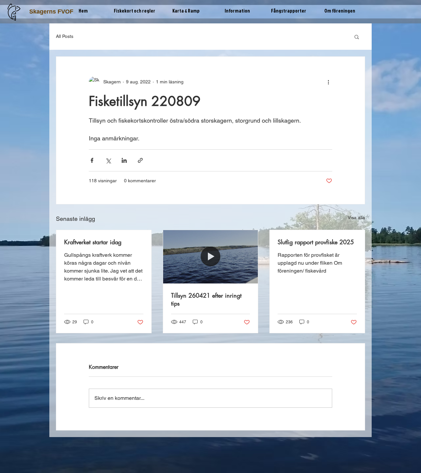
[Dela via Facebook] (92, 160)
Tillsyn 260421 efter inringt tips (206, 299)
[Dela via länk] (140, 160)
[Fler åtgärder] (328, 82)
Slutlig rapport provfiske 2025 (316, 242)
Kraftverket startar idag (92, 242)
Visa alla (356, 217)
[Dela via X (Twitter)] (108, 160)
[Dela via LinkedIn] (124, 160)
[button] (134, 11)
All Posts (64, 36)
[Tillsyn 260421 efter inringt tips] (210, 256)
